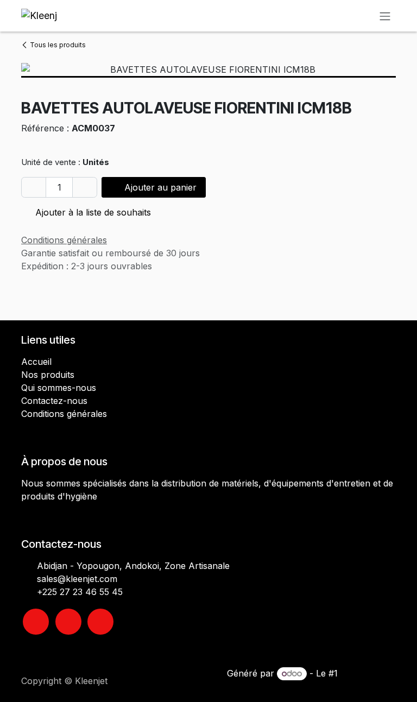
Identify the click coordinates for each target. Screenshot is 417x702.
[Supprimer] (33, 187)
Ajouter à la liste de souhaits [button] (92, 212)
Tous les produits (58, 45)
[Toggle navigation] (385, 15)
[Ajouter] (84, 187)
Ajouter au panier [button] (159, 187)
